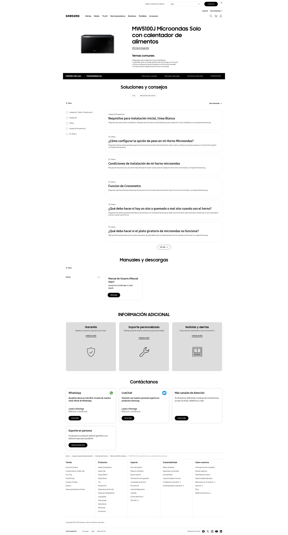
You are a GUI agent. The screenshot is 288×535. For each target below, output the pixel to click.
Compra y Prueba (71, 482)
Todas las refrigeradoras (106, 493)
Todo (133, 96)
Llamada (133, 493)
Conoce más (181, 418)
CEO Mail (133, 500)
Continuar (211, 4)
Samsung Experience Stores (75, 489)
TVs (99, 482)
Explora (68, 486)
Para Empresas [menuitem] (215, 11)
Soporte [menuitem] (205, 11)
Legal (92, 531)
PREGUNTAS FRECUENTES (148, 96)
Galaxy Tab (101, 471)
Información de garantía (140, 48)
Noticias (198, 486)
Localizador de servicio (138, 482)
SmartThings (70, 478)
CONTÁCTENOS (215, 76)
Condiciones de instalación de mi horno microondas (151, 67)
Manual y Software (136, 471)
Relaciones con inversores (204, 482)
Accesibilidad (167, 475)
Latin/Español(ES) (71, 531)
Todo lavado (102, 500)
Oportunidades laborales (203, 478)
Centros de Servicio (78, 445)
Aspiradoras (102, 504)
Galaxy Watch (102, 475)
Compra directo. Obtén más (75, 471)
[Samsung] (72, 16)
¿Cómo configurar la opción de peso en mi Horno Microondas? (154, 64)
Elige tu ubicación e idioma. (154, 4)
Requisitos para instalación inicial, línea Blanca (149, 60)
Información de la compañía (205, 467)
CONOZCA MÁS (91, 336)
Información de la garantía (139, 478)
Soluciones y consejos (149, 76)
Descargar (113, 295)
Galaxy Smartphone (105, 467)
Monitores (101, 508)
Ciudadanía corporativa (171, 482)
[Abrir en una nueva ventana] (203, 531)
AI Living (69, 475)
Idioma (68, 277)
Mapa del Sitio (101, 531)
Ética (197, 489)
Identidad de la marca (202, 475)
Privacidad (85, 531)
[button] (164, 120)
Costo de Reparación (137, 489)
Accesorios (102, 511)
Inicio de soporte (136, 467)
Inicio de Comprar (72, 467)
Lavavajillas (102, 497)
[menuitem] (88, 16)
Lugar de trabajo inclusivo (172, 478)
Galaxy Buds (102, 478)
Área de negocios (201, 471)
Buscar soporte (135, 475)
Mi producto (134, 486)
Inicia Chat (75, 418)
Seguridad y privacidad (171, 471)
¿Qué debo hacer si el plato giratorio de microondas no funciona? (155, 62)
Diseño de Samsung (202, 493)
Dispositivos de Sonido (106, 489)
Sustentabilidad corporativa (172, 486)
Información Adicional (195, 76)
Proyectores (102, 486)
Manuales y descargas (172, 76)
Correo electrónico (136, 497)
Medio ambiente (168, 467)
